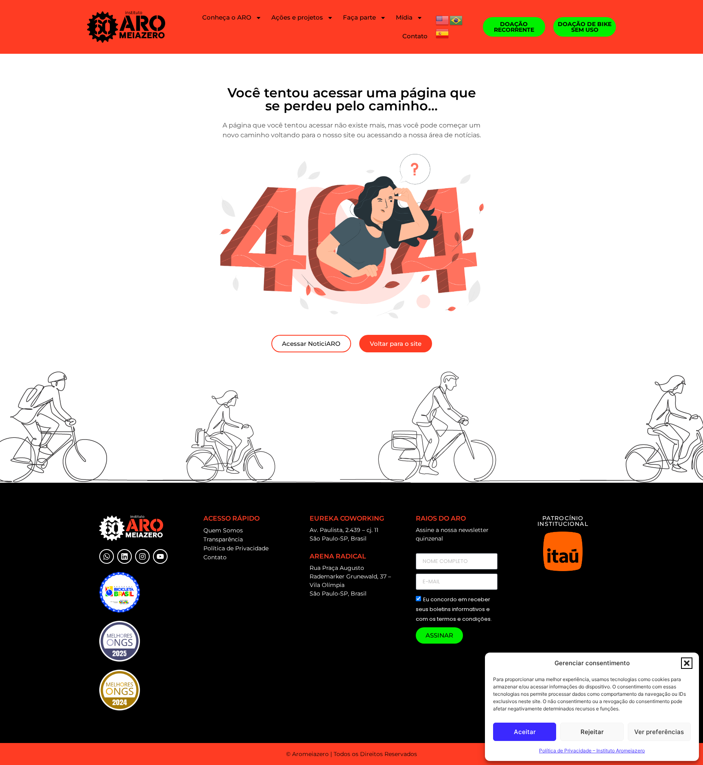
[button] (687, 663)
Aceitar (525, 732)
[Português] (456, 19)
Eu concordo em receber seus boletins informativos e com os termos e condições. (454, 609)
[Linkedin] (124, 556)
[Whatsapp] (106, 556)
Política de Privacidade (236, 548)
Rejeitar (592, 732)
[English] (443, 19)
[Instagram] (142, 556)
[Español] (443, 33)
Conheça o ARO (226, 17)
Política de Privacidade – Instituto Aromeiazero (592, 750)
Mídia (404, 17)
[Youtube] (160, 556)
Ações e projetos (297, 17)
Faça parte (359, 17)
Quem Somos (223, 530)
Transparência (223, 539)
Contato (415, 36)
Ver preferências (659, 732)
